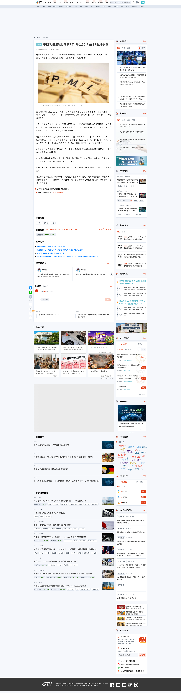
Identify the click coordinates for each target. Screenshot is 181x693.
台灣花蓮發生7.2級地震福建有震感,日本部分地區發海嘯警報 (93, 316)
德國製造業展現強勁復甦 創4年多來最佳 (50, 253)
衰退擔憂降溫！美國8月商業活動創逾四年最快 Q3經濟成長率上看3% (60, 250)
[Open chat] (30, 318)
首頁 (44, 3)
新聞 (49, 3)
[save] (30, 313)
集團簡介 (65, 683)
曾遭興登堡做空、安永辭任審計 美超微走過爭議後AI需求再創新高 (46, 348)
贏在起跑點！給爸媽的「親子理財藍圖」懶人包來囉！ (63, 230)
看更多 (109, 263)
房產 (104, 7)
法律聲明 (105, 683)
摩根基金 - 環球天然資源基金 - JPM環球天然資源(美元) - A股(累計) (128, 377)
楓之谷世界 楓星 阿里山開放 (100, 347)
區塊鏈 (98, 7)
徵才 (93, 683)
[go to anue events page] (133, 2)
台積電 (125, 497)
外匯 (76, 3)
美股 (59, 3)
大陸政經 (45, 37)
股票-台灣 (127, 371)
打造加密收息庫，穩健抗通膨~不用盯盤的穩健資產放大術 (135, 256)
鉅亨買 (94, 3)
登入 (139, 2)
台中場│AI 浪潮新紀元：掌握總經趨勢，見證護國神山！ (135, 238)
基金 (71, 3)
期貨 (91, 7)
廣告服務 (71, 683)
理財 (109, 7)
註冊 (143, 2)
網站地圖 (99, 683)
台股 (54, 3)
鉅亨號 (100, 3)
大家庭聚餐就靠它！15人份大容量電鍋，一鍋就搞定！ (45, 372)
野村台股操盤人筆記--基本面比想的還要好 (51, 246)
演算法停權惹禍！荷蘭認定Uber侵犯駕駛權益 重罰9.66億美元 (73, 348)
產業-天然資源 (128, 381)
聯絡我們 (87, 683)
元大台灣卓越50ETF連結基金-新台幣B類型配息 (128, 366)
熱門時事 (68, 7)
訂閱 (106, 3)
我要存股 (108, 230)
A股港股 (38, 37)
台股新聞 (128, 205)
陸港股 (66, 3)
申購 (143, 368)
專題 (122, 7)
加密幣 (87, 3)
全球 (81, 3)
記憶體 (125, 491)
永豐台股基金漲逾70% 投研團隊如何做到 (53, 189)
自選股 (142, 7)
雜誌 (127, 7)
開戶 (143, 357)
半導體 (125, 502)
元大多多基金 (121, 386)
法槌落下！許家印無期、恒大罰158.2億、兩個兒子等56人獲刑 (73, 372)
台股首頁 (100, 230)
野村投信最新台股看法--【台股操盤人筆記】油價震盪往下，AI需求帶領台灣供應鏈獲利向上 (67, 256)
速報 (75, 7)
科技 (54, 7)
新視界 (116, 7)
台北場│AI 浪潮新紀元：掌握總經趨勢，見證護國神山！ (135, 247)
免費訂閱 (142, 655)
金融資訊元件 (80, 683)
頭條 (38, 7)
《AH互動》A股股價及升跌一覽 (48, 315)
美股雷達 (127, 176)
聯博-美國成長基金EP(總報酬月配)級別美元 (128, 355)
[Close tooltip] (46, 317)
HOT (126, 237)
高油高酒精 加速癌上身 (98, 371)
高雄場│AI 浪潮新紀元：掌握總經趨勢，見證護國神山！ (135, 264)
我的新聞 (134, 7)
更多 (143, 48)
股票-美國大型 (128, 360)
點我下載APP (58, 192)
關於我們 (58, 683)
